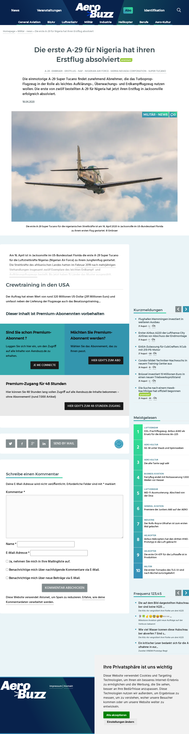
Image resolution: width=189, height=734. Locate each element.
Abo (128, 10)
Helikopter (125, 22)
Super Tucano (157, 71)
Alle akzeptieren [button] (116, 715)
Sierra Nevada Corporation (128, 71)
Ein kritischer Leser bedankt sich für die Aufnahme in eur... (163, 645)
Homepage (9, 31)
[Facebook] (21, 443)
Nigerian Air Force (97, 71)
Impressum (56, 686)
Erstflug (70, 71)
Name (11, 544)
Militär (88, 22)
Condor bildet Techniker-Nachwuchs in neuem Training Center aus (162, 362)
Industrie (106, 22)
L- (149, 326)
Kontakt (68, 686)
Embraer (57, 71)
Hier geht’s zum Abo (105, 360)
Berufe (144, 22)
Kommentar (15, 492)
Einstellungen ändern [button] (120, 721)
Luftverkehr (70, 22)
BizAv (51, 22)
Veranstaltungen (49, 10)
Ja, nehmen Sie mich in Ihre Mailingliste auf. (39, 561)
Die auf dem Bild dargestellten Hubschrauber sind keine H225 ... (163, 605)
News (15, 10)
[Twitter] (10, 443)
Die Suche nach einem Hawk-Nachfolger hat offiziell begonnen (159, 391)
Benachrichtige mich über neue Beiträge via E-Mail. (44, 578)
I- (149, 340)
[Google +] (32, 443)
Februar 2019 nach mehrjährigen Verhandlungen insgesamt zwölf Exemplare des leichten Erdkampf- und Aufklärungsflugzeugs (62, 270)
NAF (80, 71)
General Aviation (29, 22)
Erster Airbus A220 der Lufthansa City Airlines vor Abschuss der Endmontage (162, 334)
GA (150, 353)
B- (150, 367)
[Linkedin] (44, 443)
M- (150, 398)
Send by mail (64, 443)
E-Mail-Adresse (18, 553)
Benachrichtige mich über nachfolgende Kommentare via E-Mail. (54, 570)
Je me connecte (44, 365)
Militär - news (25, 31)
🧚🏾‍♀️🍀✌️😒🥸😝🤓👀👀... (155, 616)
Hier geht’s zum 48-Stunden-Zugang (94, 406)
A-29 (47, 71)
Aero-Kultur (163, 22)
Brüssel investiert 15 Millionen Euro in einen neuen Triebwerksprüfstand (161, 376)
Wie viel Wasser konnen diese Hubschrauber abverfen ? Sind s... (163, 632)
